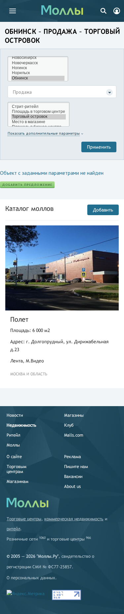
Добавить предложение (27, 185)
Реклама (72, 456)
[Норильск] (37, 73)
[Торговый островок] (38, 116)
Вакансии (73, 476)
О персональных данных (31, 577)
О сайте (14, 456)
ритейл (13, 528)
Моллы (13, 445)
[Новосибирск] (37, 57)
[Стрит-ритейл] (38, 106)
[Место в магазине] (38, 121)
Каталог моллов (29, 208)
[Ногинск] (37, 68)
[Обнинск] (37, 78)
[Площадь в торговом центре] (38, 111)
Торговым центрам (16, 469)
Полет (19, 319)
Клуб (68, 425)
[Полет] (62, 268)
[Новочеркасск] (37, 63)
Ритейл (13, 435)
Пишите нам (76, 466)
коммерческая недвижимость (73, 518)
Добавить (103, 210)
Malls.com (73, 435)
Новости (15, 415)
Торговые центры (24, 518)
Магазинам (17, 481)
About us (72, 486)
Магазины (74, 415)
